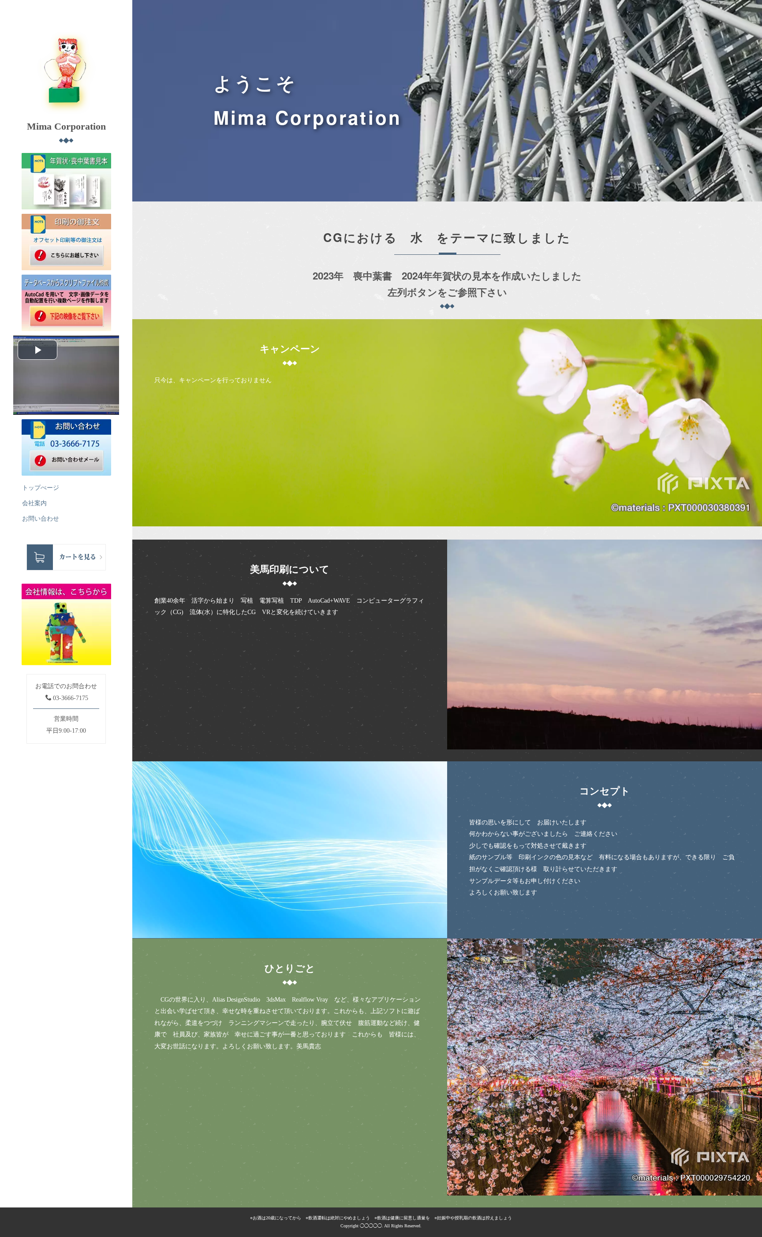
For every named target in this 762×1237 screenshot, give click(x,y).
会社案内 (34, 503)
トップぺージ (40, 487)
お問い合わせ (40, 518)
